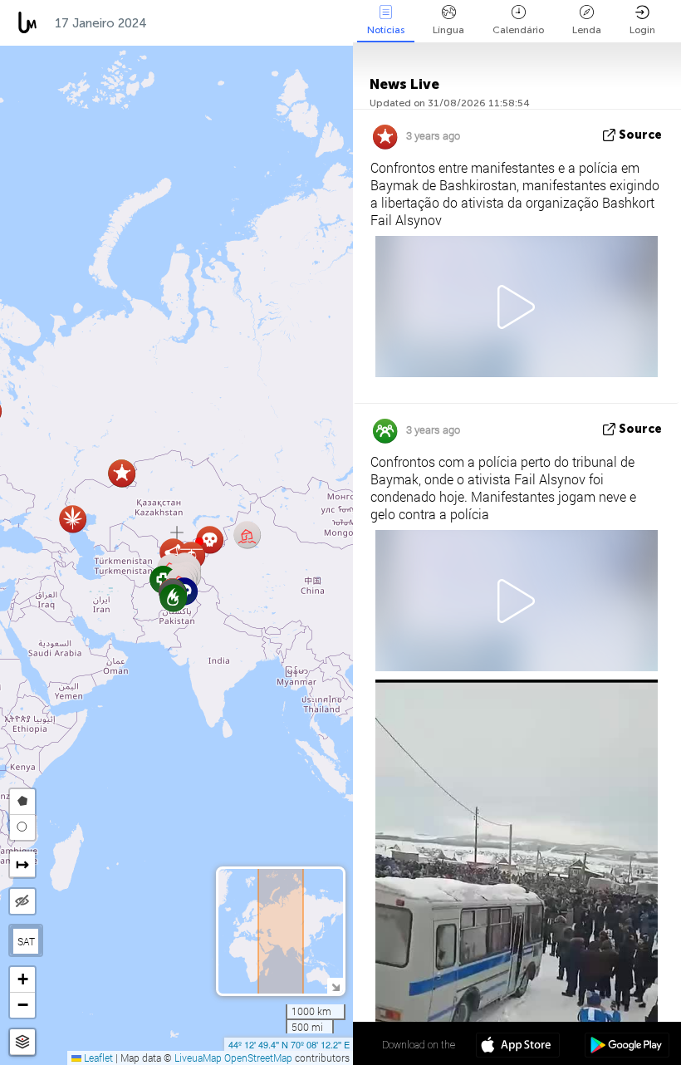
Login (642, 30)
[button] (72, 519)
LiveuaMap (198, 1057)
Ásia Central (202, 23)
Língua (448, 30)
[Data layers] (22, 1042)
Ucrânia (290, 23)
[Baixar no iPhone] (518, 1047)
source (640, 135)
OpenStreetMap (258, 1057)
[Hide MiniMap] (335, 986)
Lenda (586, 30)
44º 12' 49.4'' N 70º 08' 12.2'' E (289, 1044)
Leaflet (97, 1057)
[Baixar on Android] (627, 1047)
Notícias (385, 30)
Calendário (518, 30)
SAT (26, 941)
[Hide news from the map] (22, 901)
